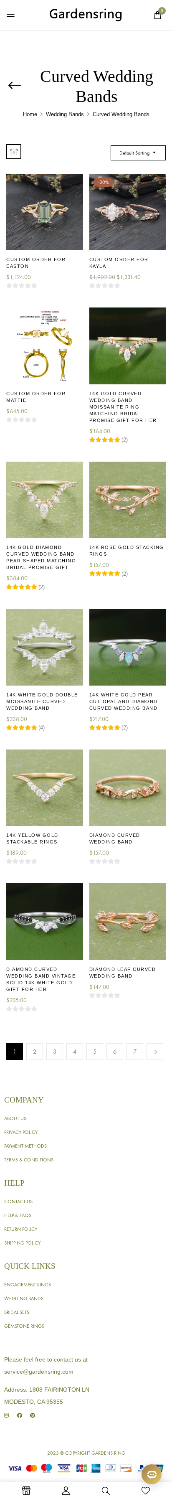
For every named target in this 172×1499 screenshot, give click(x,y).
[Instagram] (6, 1416)
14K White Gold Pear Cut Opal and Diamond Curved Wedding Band (123, 701)
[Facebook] (19, 1416)
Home (30, 114)
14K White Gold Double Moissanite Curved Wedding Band (42, 701)
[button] (157, 15)
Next (155, 1051)
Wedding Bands (65, 114)
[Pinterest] (32, 1416)
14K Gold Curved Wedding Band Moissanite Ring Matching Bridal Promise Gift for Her (123, 407)
